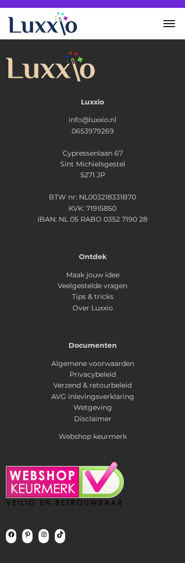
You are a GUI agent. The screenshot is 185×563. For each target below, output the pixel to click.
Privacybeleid (93, 374)
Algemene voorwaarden (92, 363)
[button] (169, 24)
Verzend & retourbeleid (92, 385)
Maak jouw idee (92, 274)
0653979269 (93, 131)
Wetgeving (93, 407)
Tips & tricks (92, 296)
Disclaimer (92, 418)
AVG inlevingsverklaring (92, 396)
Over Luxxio (93, 307)
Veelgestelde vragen (92, 285)
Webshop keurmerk (93, 436)
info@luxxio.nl (92, 119)
